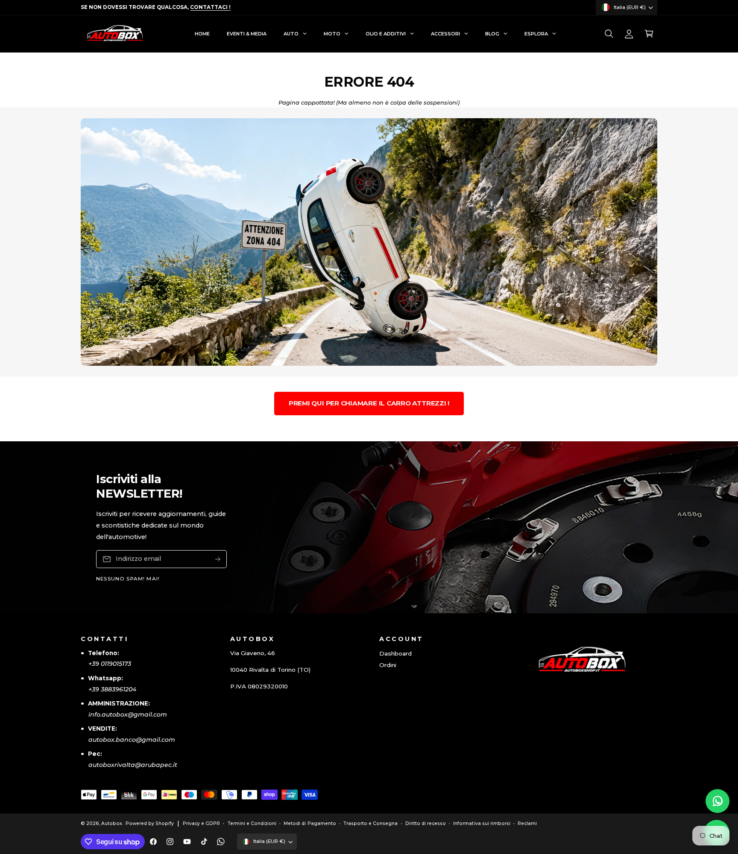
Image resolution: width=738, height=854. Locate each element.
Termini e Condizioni (252, 823)
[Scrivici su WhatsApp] (717, 801)
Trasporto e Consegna (370, 823)
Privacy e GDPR (201, 823)
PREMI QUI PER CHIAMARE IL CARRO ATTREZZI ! (369, 403)
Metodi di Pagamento (310, 823)
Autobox (111, 823)
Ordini (387, 665)
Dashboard (395, 653)
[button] (609, 34)
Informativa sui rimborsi (481, 823)
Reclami (527, 823)
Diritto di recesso (425, 823)
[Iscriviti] (217, 559)
